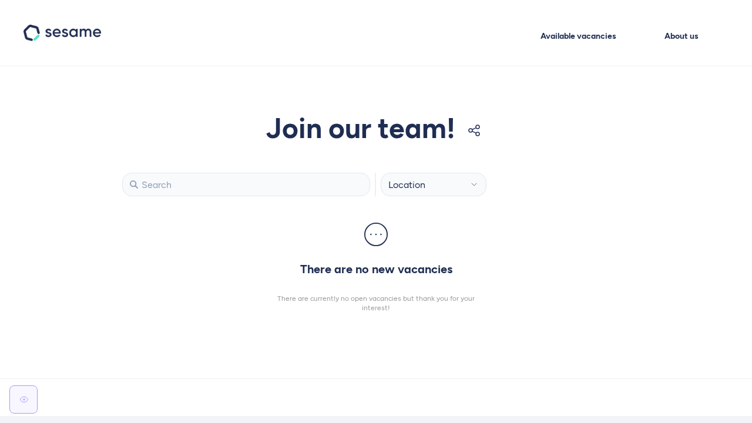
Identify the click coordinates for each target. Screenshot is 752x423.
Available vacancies (578, 36)
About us (681, 36)
